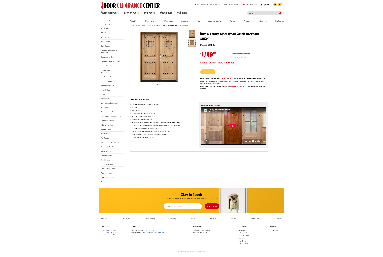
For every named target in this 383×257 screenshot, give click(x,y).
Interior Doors (131, 12)
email (233, 86)
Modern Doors (106, 129)
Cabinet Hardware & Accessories (109, 51)
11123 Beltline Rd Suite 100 (110, 232)
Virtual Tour (262, 21)
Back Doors (105, 42)
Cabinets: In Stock (108, 57)
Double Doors (106, 81)
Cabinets (182, 12)
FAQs (198, 21)
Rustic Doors (106, 151)
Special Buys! (106, 20)
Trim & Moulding (107, 177)
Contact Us (279, 21)
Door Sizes (168, 21)
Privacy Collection (108, 147)
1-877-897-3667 (159, 232)
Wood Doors (166, 12)
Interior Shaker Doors (109, 103)
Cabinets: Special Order (110, 61)
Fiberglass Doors (109, 12)
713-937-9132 (149, 230)
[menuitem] (192, 34)
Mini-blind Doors (107, 125)
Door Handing (150, 21)
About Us (133, 21)
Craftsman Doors (107, 77)
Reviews (233, 21)
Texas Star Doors (107, 164)
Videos (247, 21)
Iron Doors (149, 12)
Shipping (184, 21)
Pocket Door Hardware (110, 142)
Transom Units (106, 173)
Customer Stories (215, 21)
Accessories (105, 28)
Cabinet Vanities (107, 66)
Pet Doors (105, 138)
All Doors (242, 230)
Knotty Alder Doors (108, 112)
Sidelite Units (106, 155)
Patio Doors (105, 134)
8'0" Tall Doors (106, 37)
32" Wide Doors (107, 33)
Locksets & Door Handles (111, 116)
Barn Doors (105, 46)
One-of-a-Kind (107, 24)
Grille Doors (106, 94)
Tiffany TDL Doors (108, 169)
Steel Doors (105, 160)
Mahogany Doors (107, 120)
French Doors (106, 90)
